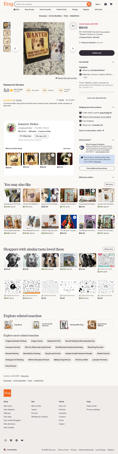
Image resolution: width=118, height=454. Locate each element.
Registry (86, 9)
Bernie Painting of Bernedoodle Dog (81, 342)
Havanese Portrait (14, 348)
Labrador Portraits (100, 360)
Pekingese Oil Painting (16, 360)
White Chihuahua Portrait (39, 360)
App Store (11, 435)
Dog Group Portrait (54, 354)
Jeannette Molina (28, 124)
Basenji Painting (13, 354)
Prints (66, 16)
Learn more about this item (96, 98)
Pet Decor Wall (82, 360)
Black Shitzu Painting (32, 354)
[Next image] (73, 48)
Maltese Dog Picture (63, 360)
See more (109, 184)
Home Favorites (45, 9)
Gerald (61, 100)
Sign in (98, 4)
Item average (18, 89)
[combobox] (50, 4)
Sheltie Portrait (104, 354)
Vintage (75, 9)
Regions (111, 450)
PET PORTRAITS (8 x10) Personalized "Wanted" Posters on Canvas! (94, 33)
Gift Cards (98, 9)
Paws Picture (12, 367)
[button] (41, 136)
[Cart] (111, 4)
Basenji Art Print (55, 342)
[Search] (89, 4)
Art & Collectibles (55, 16)
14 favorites (25, 376)
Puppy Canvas (38, 342)
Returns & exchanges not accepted (97, 117)
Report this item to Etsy (67, 78)
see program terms (102, 152)
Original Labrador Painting (17, 342)
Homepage (43, 16)
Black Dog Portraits (96, 348)
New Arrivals (29, 9)
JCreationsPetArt (85, 37)
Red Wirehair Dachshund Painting (70, 348)
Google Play (29, 435)
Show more (109, 249)
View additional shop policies (96, 168)
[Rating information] (19, 131)
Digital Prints (74, 16)
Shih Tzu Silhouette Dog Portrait (39, 348)
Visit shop (66, 148)
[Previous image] (15, 48)
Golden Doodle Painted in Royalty (79, 354)
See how (97, 162)
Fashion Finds (61, 9)
